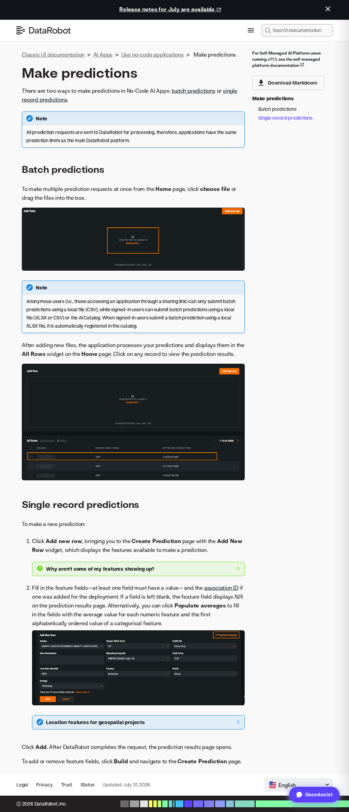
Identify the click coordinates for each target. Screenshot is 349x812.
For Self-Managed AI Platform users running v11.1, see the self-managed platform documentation (286, 59)
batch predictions (193, 90)
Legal (22, 784)
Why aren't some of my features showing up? (100, 569)
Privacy (44, 784)
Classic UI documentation (53, 54)
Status (87, 784)
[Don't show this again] (328, 9)
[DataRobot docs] (43, 30)
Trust (66, 784)
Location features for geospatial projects (95, 722)
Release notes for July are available (167, 9)
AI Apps (103, 54)
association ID (221, 587)
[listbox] (298, 785)
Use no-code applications (152, 54)
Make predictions (273, 98)
